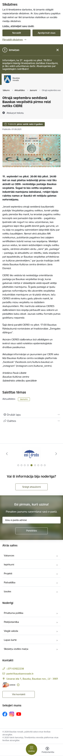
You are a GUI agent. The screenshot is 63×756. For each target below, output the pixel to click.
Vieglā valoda (11, 630)
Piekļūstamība (11, 621)
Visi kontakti (18, 694)
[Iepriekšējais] (7, 453)
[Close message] (58, 50)
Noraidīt (16, 32)
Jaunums (24, 399)
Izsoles (7, 591)
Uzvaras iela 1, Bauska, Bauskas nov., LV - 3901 (32, 678)
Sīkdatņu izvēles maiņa (16, 648)
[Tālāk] (56, 453)
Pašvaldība (9, 582)
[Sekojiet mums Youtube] (18, 714)
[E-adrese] (8, 684)
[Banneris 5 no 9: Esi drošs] (31, 453)
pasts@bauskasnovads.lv (19, 673)
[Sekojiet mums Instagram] (11, 714)
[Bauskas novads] (20, 83)
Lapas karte (10, 639)
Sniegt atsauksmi (31, 486)
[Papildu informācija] (18, 685)
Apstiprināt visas (46, 32)
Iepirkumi (9, 564)
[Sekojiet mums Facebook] (4, 714)
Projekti (8, 573)
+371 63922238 (15, 668)
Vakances (9, 555)
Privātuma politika (13, 612)
